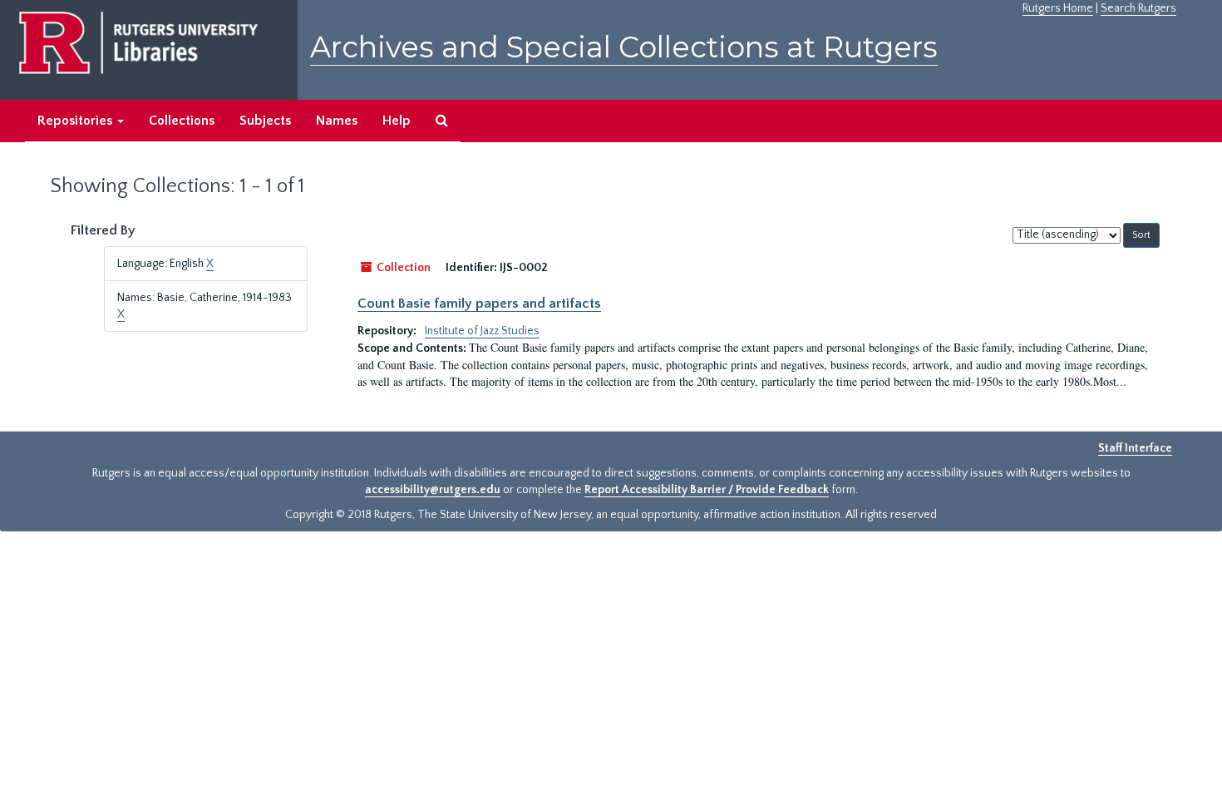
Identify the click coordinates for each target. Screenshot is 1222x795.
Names (336, 120)
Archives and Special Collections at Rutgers (624, 47)
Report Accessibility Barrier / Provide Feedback (706, 489)
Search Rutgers (1138, 8)
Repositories (76, 120)
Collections (181, 120)
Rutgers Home (1057, 8)
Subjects (265, 120)
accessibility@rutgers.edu (432, 489)
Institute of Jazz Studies (482, 331)
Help (396, 120)
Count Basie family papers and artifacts (479, 303)
